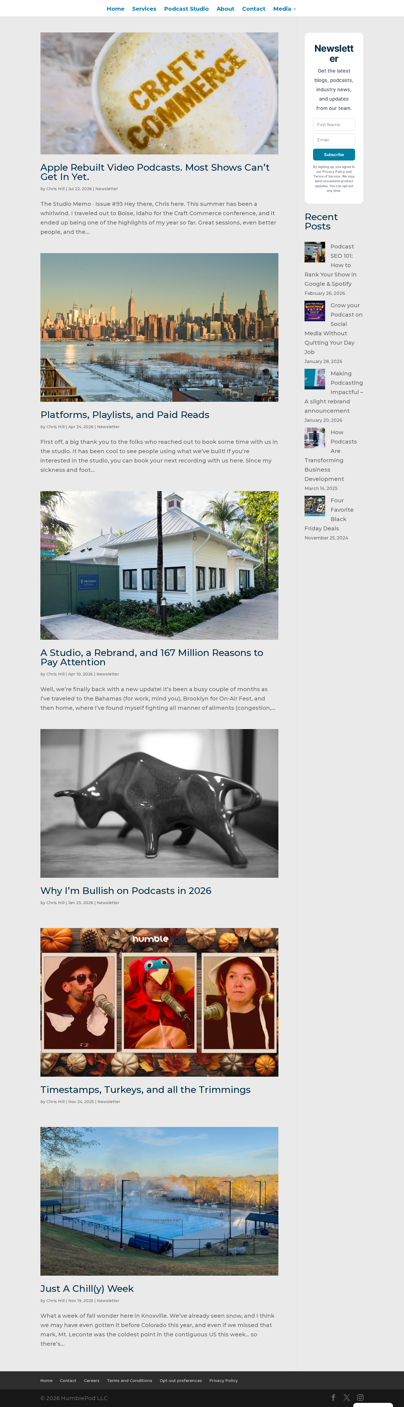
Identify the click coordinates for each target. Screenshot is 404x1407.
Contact (253, 9)
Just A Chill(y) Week (87, 1288)
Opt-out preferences (181, 1380)
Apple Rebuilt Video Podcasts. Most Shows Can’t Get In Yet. (155, 172)
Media (282, 9)
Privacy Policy (223, 1380)
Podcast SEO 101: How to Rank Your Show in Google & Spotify (331, 265)
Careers (91, 1380)
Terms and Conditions (129, 1380)
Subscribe (334, 154)
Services (144, 9)
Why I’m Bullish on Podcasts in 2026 (125, 890)
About (225, 9)
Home (115, 9)
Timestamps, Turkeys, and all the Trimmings (145, 1089)
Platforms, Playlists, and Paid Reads (124, 414)
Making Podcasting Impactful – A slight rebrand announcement (334, 392)
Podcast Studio (186, 9)
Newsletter (106, 188)
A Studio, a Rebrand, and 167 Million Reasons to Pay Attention (151, 657)
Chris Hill (55, 188)
